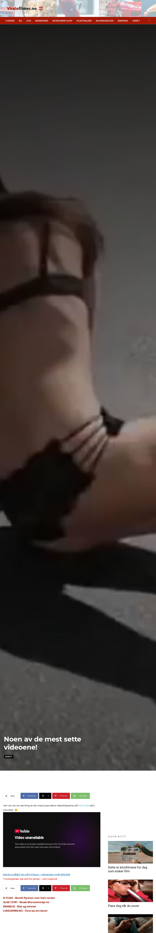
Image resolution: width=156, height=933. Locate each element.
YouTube (83, 805)
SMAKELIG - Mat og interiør (19, 906)
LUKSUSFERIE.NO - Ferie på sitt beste (25, 910)
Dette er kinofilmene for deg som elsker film (127, 869)
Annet (8, 757)
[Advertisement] (38, 787)
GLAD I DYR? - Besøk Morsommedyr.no (26, 902)
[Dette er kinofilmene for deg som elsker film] (130, 852)
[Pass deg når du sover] (130, 891)
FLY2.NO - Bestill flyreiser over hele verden (29, 898)
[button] (149, 20)
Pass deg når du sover (123, 906)
